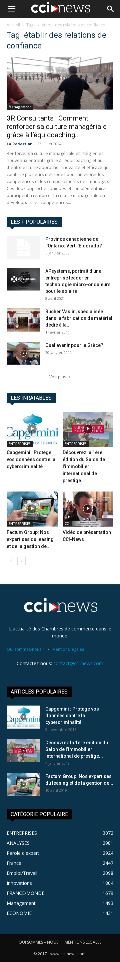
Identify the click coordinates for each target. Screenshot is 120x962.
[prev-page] (11, 561)
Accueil (13, 25)
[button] (11, 9)
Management (20, 107)
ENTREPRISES (20, 443)
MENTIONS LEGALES (83, 942)
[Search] (110, 9)
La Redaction (20, 143)
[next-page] (21, 561)
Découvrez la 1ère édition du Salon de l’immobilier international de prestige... (84, 466)
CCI (67, 523)
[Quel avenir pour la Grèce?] (23, 353)
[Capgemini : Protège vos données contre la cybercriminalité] (32, 429)
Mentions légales (68, 649)
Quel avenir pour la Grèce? (74, 345)
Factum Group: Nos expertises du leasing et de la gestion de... (30, 539)
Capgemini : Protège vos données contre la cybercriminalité (31, 459)
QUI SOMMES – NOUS (38, 942)
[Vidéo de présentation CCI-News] (88, 509)
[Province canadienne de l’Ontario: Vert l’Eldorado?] (23, 247)
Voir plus (57, 377)
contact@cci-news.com (78, 663)
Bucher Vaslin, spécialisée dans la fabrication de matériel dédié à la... (78, 318)
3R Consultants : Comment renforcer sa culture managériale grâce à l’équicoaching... (57, 126)
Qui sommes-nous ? (25, 649)
